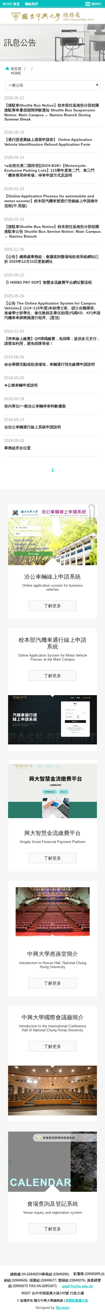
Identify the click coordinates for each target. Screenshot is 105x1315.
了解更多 (52, 606)
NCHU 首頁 (11, 4)
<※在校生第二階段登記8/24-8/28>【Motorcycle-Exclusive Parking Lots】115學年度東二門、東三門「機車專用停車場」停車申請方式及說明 (49, 170)
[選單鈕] (93, 4)
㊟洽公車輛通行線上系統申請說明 (32, 427)
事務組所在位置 (17, 448)
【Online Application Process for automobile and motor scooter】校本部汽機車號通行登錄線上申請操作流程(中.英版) (51, 201)
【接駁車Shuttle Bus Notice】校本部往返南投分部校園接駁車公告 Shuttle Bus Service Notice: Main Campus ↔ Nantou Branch (52, 231)
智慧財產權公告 (76, 1300)
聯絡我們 (31, 4)
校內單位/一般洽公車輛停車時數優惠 (35, 406)
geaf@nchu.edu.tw (77, 1286)
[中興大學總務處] (52, 16)
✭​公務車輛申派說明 (21, 385)
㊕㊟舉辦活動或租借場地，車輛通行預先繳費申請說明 (49, 364)
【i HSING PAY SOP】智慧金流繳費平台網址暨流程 (48, 282)
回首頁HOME (16, 71)
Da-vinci (62, 1308)
